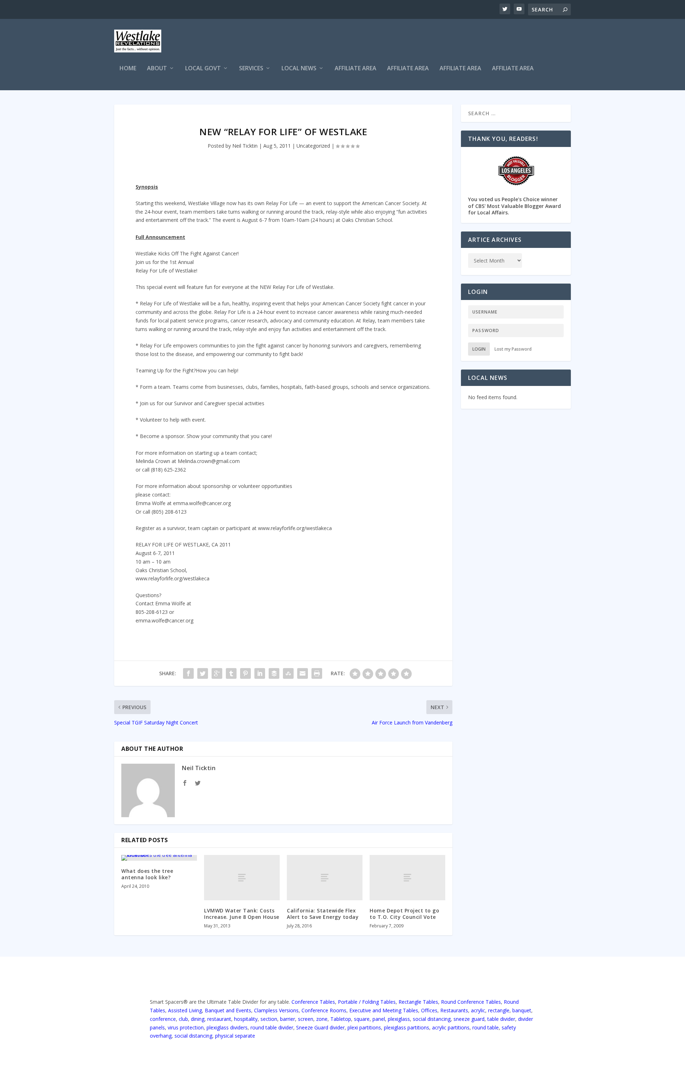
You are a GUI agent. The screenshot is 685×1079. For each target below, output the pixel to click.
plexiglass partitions (406, 1027)
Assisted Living (185, 1010)
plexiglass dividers (227, 1027)
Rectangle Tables (418, 1001)
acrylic (478, 1010)
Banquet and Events (228, 1010)
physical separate (235, 1035)
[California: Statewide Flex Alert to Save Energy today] (324, 877)
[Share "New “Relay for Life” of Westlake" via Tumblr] (231, 673)
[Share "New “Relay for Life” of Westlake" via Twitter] (203, 673)
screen (305, 1019)
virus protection (186, 1027)
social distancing (432, 1019)
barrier (287, 1019)
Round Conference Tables (471, 1001)
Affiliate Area (355, 68)
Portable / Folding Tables (367, 1001)
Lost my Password (513, 349)
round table (485, 1027)
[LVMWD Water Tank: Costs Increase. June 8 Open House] (242, 877)
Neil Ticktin (245, 145)
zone (322, 1019)
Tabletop (340, 1019)
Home (128, 68)
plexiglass (399, 1019)
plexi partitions (364, 1027)
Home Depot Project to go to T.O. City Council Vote (404, 913)
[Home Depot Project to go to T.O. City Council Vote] (407, 877)
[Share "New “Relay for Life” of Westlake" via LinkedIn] (260, 673)
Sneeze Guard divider (320, 1027)
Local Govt (203, 68)
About (157, 68)
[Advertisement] (441, 42)
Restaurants (454, 1010)
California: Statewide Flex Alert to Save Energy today (323, 913)
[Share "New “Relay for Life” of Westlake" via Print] (317, 673)
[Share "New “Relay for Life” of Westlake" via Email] (302, 673)
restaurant (219, 1019)
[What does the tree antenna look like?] (159, 858)
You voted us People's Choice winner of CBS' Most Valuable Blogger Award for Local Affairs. (514, 205)
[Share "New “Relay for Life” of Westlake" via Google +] (217, 673)
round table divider (271, 1027)
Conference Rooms (323, 1010)
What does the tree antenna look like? (147, 874)
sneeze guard (468, 1019)
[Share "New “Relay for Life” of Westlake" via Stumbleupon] (288, 673)
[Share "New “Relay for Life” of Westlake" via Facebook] (188, 673)
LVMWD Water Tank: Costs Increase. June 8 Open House (241, 913)
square (362, 1019)
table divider (501, 1019)
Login (479, 349)
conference (163, 1019)
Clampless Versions (276, 1010)
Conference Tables (313, 1001)
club (183, 1019)
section (268, 1019)
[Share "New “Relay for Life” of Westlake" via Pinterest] (245, 673)
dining (197, 1019)
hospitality (246, 1019)
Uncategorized (313, 145)
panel (378, 1019)
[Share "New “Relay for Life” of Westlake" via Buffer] (274, 673)
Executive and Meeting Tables (383, 1010)
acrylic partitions (451, 1027)
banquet (521, 1010)
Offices (429, 1010)
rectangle (498, 1010)
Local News (298, 68)
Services (251, 68)
